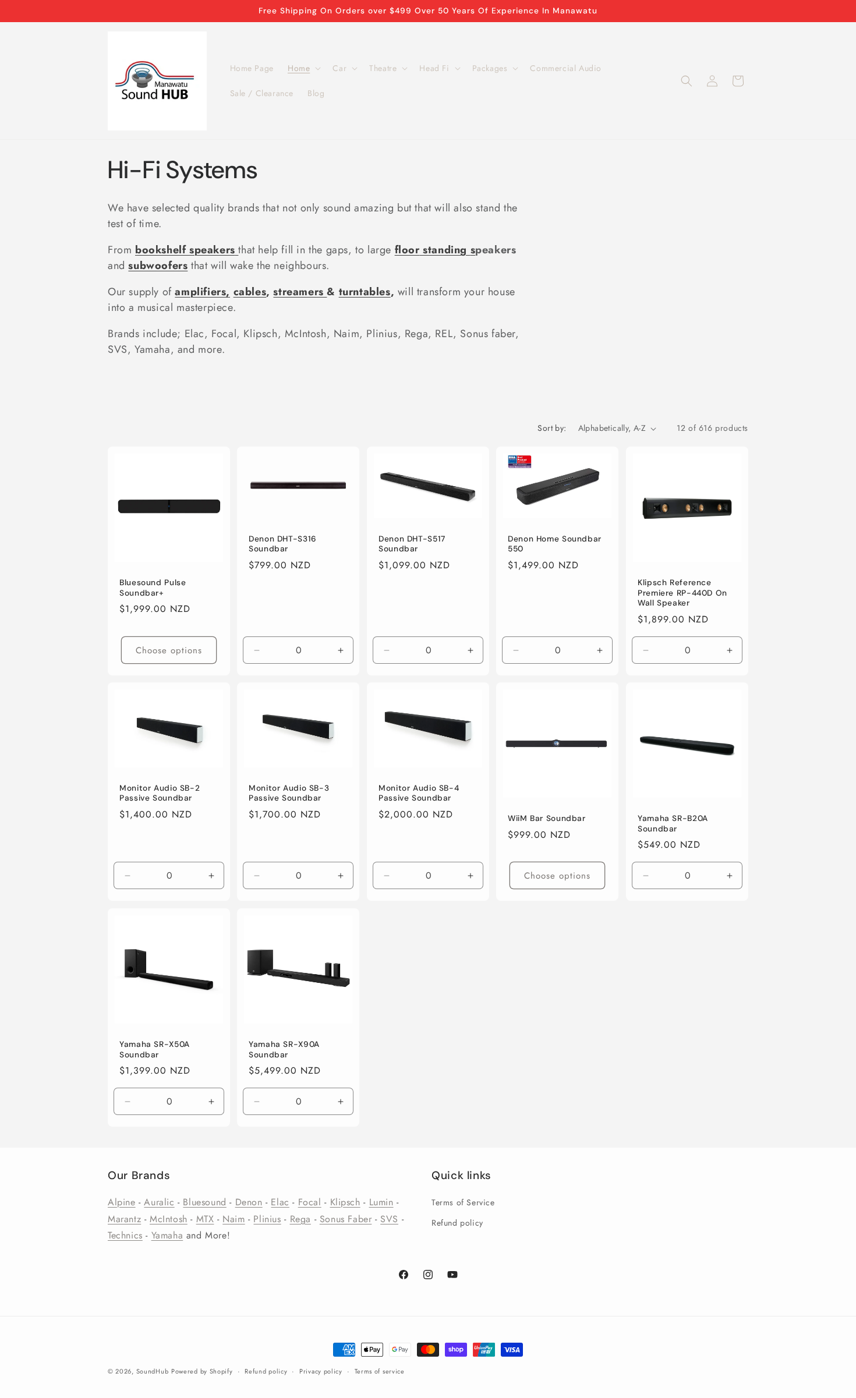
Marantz (124, 1219)
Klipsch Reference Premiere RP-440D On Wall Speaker (682, 593)
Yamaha (167, 1236)
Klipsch (345, 1202)
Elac (280, 1202)
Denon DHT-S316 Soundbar (283, 544)
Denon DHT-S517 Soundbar (412, 544)
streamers (300, 291)
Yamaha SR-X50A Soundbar (154, 1049)
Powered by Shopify (202, 1371)
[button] (303, 68)
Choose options (169, 650)
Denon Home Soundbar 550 (555, 544)
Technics (125, 1236)
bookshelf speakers (185, 249)
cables (250, 291)
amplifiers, (202, 291)
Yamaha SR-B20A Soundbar (673, 823)
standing (445, 249)
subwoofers (158, 265)
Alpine (122, 1202)
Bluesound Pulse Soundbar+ (152, 588)
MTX (205, 1219)
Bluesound (204, 1202)
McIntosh (169, 1219)
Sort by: (551, 428)
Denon (249, 1202)
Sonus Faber (346, 1219)
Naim (233, 1219)
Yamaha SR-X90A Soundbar (284, 1049)
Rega (300, 1219)
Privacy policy (320, 1371)
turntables (365, 291)
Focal (309, 1202)
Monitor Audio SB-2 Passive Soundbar (159, 793)
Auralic (159, 1202)
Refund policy (457, 1223)
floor (407, 249)
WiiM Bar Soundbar (547, 818)
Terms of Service (463, 1202)
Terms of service (380, 1371)
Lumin (381, 1202)
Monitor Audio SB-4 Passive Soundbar (419, 793)
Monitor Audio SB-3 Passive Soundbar (289, 793)
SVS (389, 1219)
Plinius (267, 1219)
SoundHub (152, 1371)
